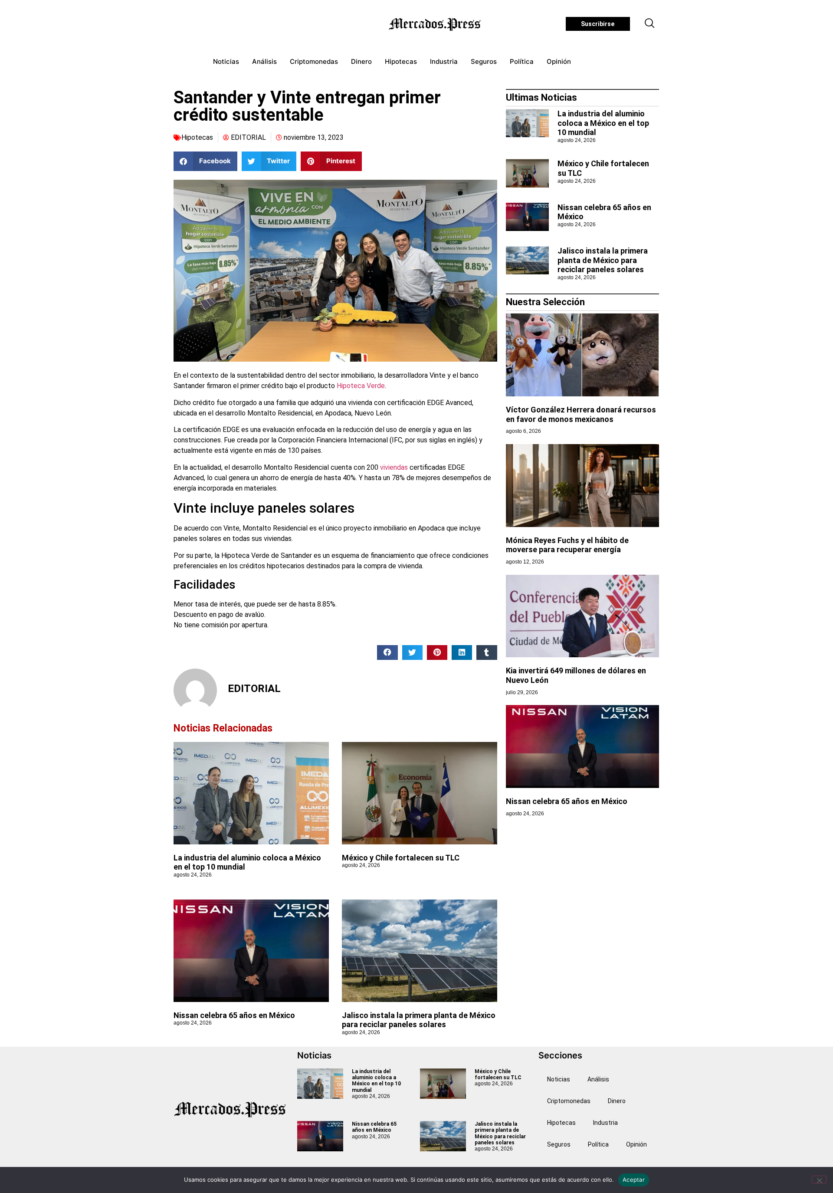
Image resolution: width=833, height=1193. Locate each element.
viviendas (394, 467)
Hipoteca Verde (361, 386)
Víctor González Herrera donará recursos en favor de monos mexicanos (581, 414)
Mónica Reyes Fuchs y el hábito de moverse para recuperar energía (567, 545)
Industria (444, 61)
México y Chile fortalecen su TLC (400, 857)
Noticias (226, 61)
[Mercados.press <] (435, 23)
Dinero (361, 61)
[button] (650, 24)
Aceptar (634, 1179)
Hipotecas (401, 61)
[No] (819, 1179)
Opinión (559, 61)
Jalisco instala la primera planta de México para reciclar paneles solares (418, 1020)
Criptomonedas (314, 61)
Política (522, 61)
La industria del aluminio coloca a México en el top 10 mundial (603, 123)
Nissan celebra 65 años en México (234, 1015)
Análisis (264, 61)
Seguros (484, 61)
